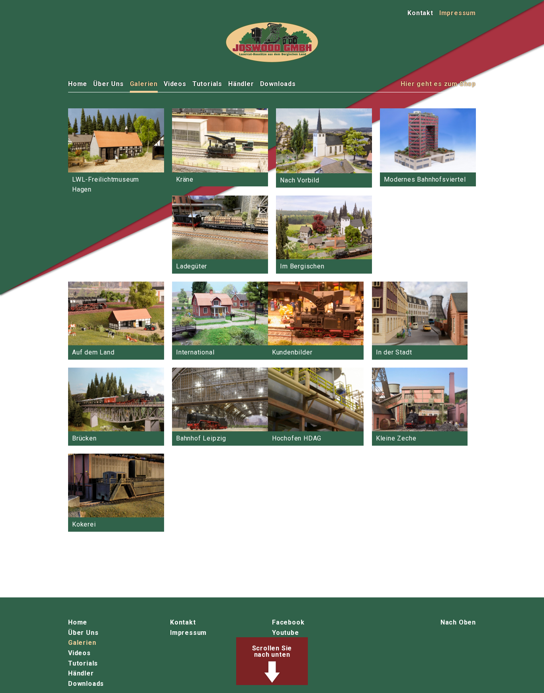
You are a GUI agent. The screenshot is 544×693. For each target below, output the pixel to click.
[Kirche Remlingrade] (324, 140)
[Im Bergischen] (324, 227)
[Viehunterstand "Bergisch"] (116, 313)
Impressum (457, 13)
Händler (241, 84)
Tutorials (207, 84)
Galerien (144, 84)
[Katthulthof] (220, 313)
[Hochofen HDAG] (316, 399)
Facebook (288, 622)
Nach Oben (458, 622)
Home (77, 84)
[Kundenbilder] (316, 313)
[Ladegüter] (220, 227)
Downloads (278, 84)
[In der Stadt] (420, 313)
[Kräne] (220, 140)
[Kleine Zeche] (420, 399)
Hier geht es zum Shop (438, 84)
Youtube (285, 632)
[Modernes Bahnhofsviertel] (428, 140)
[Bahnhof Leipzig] (220, 399)
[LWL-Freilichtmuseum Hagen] (116, 140)
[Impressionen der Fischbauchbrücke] (116, 399)
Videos (175, 84)
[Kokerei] (116, 485)
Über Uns (108, 84)
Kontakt (420, 13)
